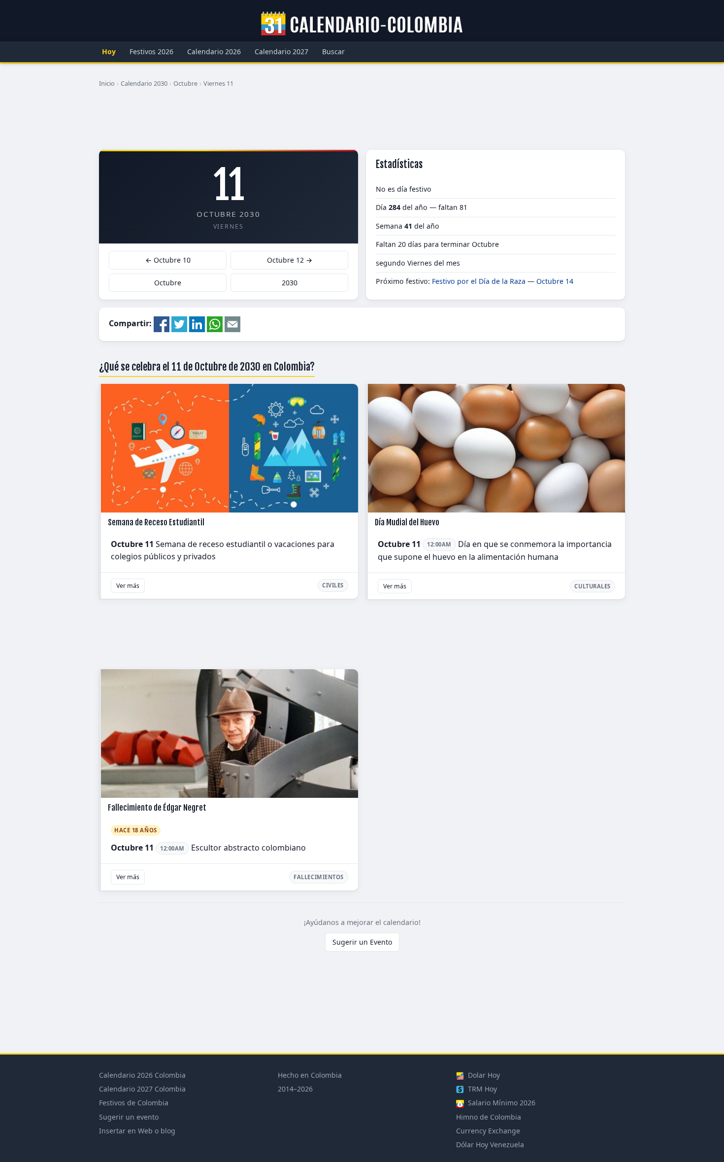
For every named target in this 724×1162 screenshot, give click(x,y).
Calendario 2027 (281, 51)
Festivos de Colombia (133, 1102)
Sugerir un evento (129, 1117)
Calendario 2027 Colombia (142, 1089)
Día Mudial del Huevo (407, 522)
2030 (289, 282)
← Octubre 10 (168, 260)
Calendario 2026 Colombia (142, 1075)
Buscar (333, 51)
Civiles (333, 585)
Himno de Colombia (488, 1117)
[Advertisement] (362, 123)
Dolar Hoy (483, 1075)
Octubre (185, 83)
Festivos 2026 (151, 51)
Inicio (107, 83)
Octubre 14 (554, 281)
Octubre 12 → (289, 260)
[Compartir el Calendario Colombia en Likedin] (197, 323)
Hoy (109, 51)
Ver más (127, 585)
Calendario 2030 (144, 83)
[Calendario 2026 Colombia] (362, 24)
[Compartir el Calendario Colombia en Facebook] (161, 323)
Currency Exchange (488, 1130)
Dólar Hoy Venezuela (490, 1144)
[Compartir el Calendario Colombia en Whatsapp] (215, 323)
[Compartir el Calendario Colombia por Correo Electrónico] (232, 323)
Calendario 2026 (214, 51)
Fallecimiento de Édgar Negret (157, 808)
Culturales (592, 586)
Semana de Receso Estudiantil (156, 522)
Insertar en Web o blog (137, 1130)
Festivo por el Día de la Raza (479, 281)
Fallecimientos (319, 877)
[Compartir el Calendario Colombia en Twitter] (179, 323)
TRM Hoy (481, 1089)
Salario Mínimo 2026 (500, 1102)
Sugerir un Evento (362, 942)
